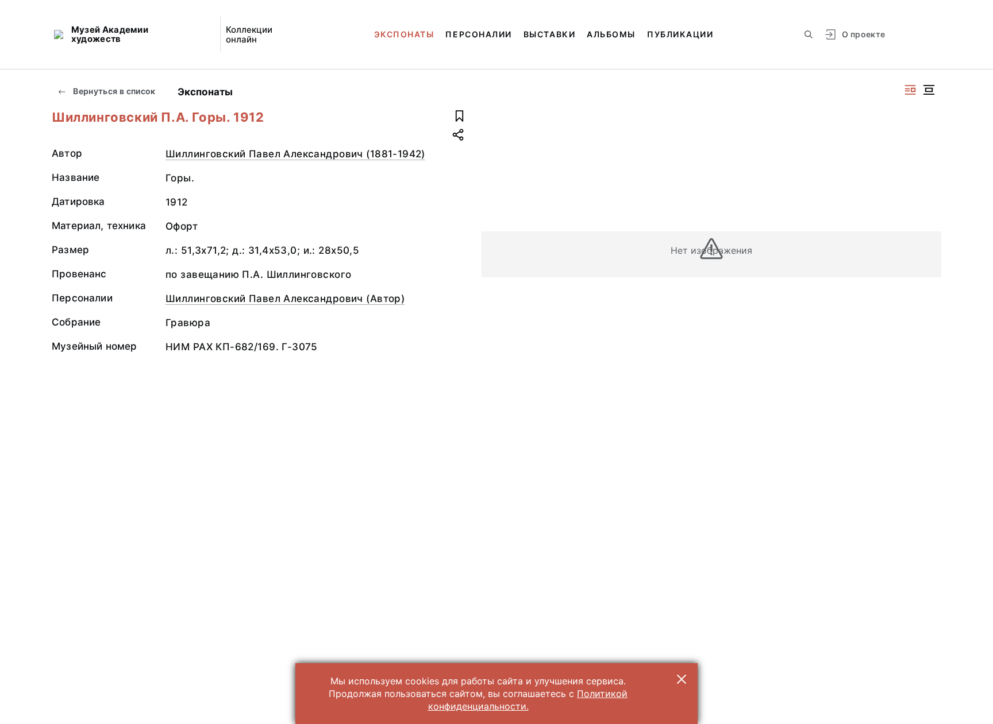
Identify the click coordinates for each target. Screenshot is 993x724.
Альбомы (611, 34)
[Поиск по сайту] (808, 34)
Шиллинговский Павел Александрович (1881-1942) (295, 154)
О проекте (863, 34)
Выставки (549, 34)
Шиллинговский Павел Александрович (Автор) (285, 298)
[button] (681, 679)
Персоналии (478, 34)
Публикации (680, 34)
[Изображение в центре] (928, 89)
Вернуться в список (113, 91)
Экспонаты (404, 34)
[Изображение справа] (910, 89)
